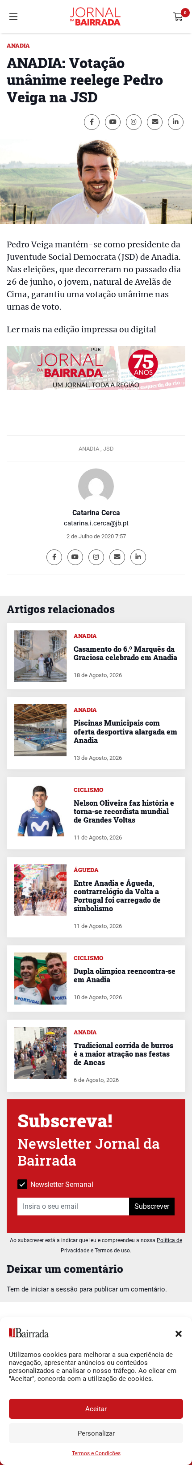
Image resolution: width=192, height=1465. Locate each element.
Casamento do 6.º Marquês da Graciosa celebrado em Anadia (125, 653)
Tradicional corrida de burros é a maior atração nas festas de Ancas (123, 1054)
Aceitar (96, 1409)
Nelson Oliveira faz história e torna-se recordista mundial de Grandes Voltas (124, 811)
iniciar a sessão (54, 1289)
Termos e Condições (96, 1453)
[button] (178, 1332)
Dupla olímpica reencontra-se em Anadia (124, 975)
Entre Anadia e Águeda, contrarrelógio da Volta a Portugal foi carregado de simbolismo (117, 895)
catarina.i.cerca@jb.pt (96, 523)
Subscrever (151, 1206)
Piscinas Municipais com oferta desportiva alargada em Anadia (125, 731)
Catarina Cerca (96, 513)
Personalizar (96, 1433)
